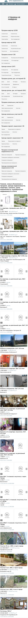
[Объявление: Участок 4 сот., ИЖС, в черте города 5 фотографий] (13, 566)
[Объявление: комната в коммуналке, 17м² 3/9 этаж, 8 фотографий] (13, 347)
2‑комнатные (14, 33)
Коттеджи (15, 81)
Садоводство (10, 105)
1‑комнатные (5, 33)
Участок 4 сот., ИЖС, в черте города (11, 567)
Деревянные (16, 84)
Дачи (8, 81)
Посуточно (4, 51)
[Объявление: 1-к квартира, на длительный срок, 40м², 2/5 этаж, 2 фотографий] (7, 300)
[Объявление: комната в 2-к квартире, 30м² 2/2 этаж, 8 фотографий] (13, 367)
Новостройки (5, 39)
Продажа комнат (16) (8, 54)
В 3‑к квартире (15, 60)
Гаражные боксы (5, 132)
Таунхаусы (23, 81)
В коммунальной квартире (17, 57)
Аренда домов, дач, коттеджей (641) (13, 90)
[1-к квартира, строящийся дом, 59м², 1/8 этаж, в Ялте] (7, 206)
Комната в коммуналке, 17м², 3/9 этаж (12, 348)
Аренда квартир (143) (8, 42)
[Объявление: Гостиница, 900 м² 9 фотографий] (13, 609)
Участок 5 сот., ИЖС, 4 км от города (11, 589)
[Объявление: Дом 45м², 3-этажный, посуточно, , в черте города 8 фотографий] (7, 475)
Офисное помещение (7, 154)
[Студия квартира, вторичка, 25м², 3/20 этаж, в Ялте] (7, 254)
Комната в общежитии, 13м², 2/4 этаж (12, 388)
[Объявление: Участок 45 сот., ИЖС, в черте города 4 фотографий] (13, 544)
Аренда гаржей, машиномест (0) (12, 138)
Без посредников (15, 39)
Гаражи (3, 129)
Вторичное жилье (15, 36)
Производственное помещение (9, 162)
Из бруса (14, 87)
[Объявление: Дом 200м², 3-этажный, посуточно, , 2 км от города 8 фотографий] (7, 521)
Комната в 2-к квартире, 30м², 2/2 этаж (12, 368)
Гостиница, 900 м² (5, 611)
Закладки (11, 4)
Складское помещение (7, 160)
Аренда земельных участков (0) (11, 114)
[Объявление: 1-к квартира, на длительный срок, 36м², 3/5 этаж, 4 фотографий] (7, 323)
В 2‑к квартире (5, 60)
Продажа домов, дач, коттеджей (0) (13, 78)
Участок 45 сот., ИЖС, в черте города (11, 546)
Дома (3, 81)
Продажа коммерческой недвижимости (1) (9, 150)
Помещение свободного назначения (10, 157)
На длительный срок (16, 48)
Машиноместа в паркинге (14, 129)
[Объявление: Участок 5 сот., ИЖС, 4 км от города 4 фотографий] (13, 588)
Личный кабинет (21, 4)
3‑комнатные (5, 36)
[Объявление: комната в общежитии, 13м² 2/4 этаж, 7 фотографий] (13, 387)
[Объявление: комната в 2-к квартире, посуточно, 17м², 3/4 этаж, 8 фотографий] (13, 430)
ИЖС (3, 105)
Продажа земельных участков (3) (12, 102)
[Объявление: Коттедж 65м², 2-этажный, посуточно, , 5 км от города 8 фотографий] (7, 498)
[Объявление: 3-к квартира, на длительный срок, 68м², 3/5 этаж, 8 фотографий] (7, 277)
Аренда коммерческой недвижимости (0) (9, 167)
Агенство (18, 108)
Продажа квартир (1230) (9, 30)
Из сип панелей (5, 87)
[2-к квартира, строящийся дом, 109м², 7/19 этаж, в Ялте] (7, 229)
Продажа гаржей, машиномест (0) (12, 126)
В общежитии (5, 57)
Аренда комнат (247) (8, 66)
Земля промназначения (7, 108)
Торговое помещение (20, 154)
